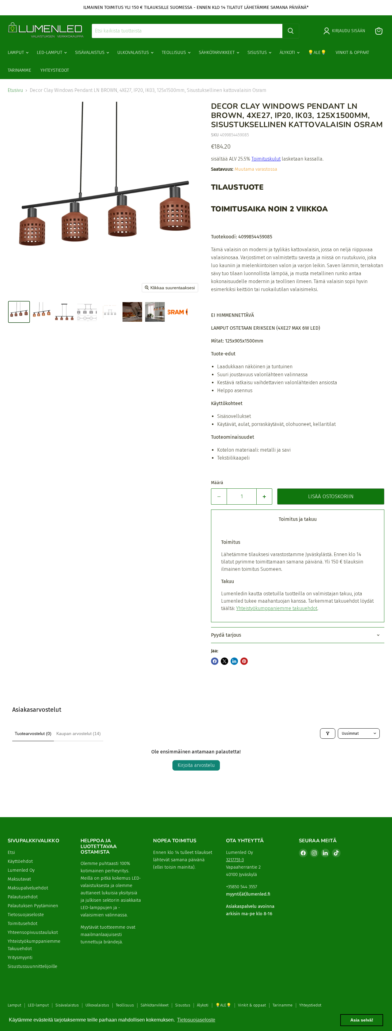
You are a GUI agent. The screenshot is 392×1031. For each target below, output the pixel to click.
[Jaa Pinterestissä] (244, 661)
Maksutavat (19, 879)
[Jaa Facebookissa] (214, 661)
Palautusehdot (23, 897)
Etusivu (15, 90)
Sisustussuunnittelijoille (32, 966)
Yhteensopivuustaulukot (33, 932)
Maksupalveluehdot (28, 888)
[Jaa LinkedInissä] (234, 661)
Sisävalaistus (90, 52)
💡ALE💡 (317, 52)
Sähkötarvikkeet (217, 52)
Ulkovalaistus (133, 52)
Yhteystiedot (54, 70)
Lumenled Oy (21, 870)
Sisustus (257, 52)
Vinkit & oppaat (352, 52)
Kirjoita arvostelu (196, 765)
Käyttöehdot (20, 861)
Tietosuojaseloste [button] (196, 1019)
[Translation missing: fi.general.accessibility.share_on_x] (224, 661)
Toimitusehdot (22, 923)
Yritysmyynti (20, 957)
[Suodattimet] (327, 733)
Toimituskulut (266, 159)
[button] (19, 311)
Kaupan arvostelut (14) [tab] (78, 733)
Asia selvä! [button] (361, 1020)
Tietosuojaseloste (26, 914)
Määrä (217, 482)
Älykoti (288, 52)
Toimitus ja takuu (298, 519)
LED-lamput (50, 52)
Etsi (11, 852)
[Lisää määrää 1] (264, 496)
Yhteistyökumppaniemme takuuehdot (276, 608)
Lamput (16, 52)
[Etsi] (290, 31)
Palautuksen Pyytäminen (33, 905)
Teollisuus (174, 52)
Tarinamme (19, 70)
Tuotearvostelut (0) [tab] (33, 733)
